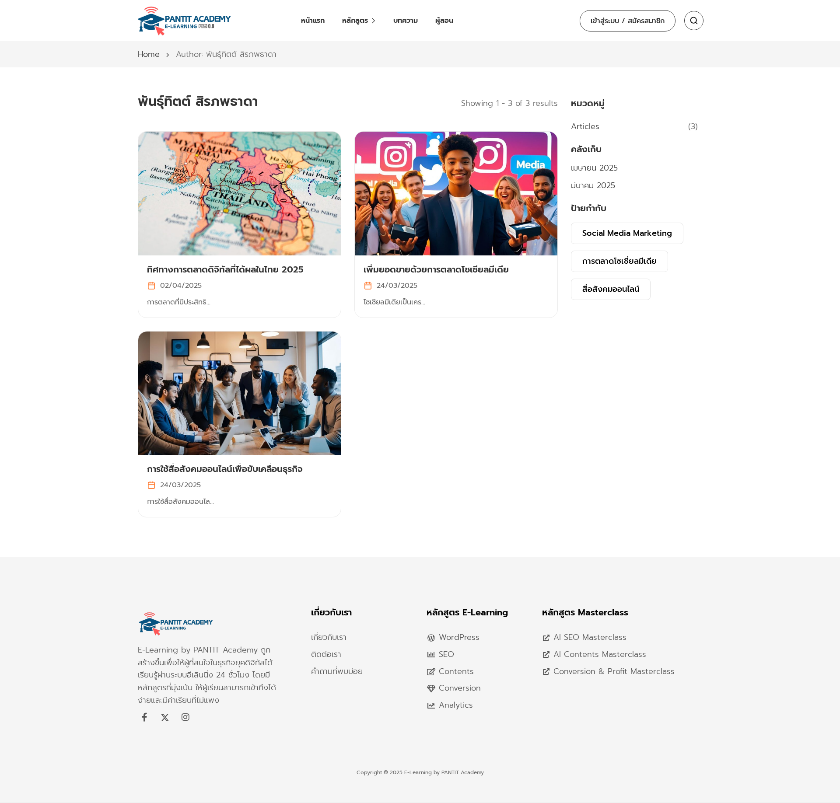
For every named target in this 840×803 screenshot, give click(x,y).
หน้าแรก (313, 20)
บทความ (405, 20)
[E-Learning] (176, 637)
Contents (456, 671)
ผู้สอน (444, 20)
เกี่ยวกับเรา (328, 637)
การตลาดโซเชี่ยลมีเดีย (619, 261)
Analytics (456, 705)
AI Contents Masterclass (599, 654)
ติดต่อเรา (326, 654)
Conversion (460, 688)
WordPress (459, 637)
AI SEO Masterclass (589, 637)
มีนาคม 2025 (593, 185)
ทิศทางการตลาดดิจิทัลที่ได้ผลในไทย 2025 (225, 269)
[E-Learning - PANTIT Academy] (184, 20)
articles (585, 126)
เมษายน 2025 (594, 168)
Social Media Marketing (627, 233)
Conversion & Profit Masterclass (614, 671)
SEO (446, 654)
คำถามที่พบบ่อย (337, 671)
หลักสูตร (355, 20)
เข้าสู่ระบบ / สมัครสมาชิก (628, 21)
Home (149, 54)
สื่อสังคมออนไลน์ (610, 289)
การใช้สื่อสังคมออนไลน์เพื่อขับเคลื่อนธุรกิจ (225, 468)
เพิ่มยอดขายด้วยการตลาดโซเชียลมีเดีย (436, 269)
